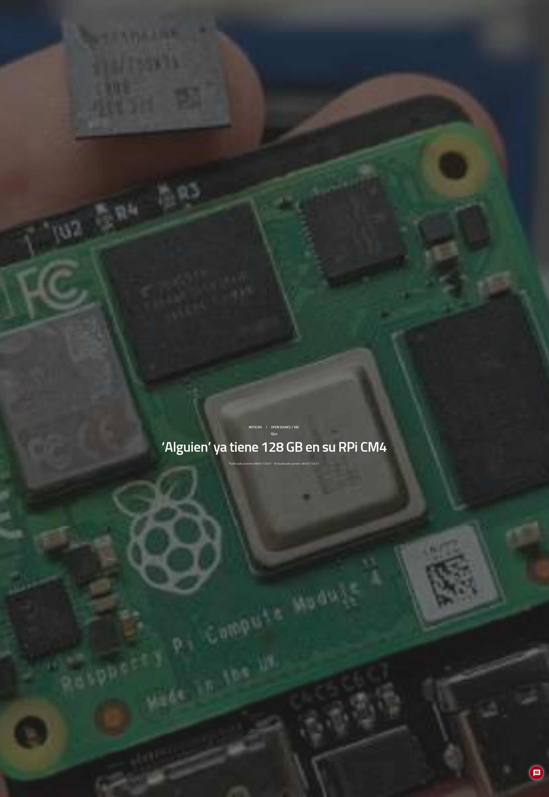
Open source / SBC (285, 427)
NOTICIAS (255, 427)
